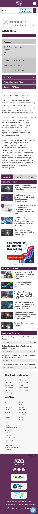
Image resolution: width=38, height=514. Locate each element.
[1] (7, 188)
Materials (22, 407)
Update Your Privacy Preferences (20, 508)
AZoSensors (23, 380)
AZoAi (21, 385)
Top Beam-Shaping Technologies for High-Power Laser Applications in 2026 (24, 295)
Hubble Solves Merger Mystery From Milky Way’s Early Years (25, 187)
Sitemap (21, 417)
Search (7, 425)
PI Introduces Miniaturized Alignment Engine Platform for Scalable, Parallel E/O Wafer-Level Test (25, 209)
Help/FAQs (22, 415)
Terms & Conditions (11, 438)
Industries (22, 412)
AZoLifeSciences (24, 390)
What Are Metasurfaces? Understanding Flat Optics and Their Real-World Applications (25, 315)
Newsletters (8, 430)
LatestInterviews (31, 176)
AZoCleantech (9, 388)
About (7, 422)
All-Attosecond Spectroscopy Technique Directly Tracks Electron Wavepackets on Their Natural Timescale (24, 222)
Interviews (8, 415)
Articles (7, 404)
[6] (7, 325)
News (6, 402)
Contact (7, 433)
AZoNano (8, 382)
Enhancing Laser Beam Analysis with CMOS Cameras (17, 347)
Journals (7, 417)
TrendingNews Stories (7, 176)
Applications (23, 410)
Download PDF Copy (11, 87)
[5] (7, 233)
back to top (31, 455)
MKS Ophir (9, 351)
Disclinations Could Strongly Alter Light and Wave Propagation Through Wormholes (24, 198)
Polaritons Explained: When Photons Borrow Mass (23, 284)
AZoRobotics (9, 385)
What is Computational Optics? (23, 324)
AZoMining (8, 393)
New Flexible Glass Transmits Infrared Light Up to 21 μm (24, 232)
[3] (7, 208)
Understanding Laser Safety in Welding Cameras (18, 338)
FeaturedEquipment (19, 176)
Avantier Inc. (9, 367)
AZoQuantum (23, 382)
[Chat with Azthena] (33, 510)
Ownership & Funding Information (12, 449)
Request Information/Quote (14, 82)
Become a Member (11, 428)
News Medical (23, 388)
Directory (8, 412)
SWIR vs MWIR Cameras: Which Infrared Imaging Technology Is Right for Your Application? (24, 305)
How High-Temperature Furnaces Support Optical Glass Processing (19, 356)
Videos (7, 410)
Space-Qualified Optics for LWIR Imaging (18, 364)
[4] (7, 220)
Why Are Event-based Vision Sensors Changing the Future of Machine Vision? (24, 275)
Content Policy (9, 445)
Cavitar (8, 342)
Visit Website (8, 77)
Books (21, 402)
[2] (7, 197)
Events (21, 404)
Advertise (8, 435)
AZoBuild (8, 390)
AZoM (6, 380)
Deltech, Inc (9, 360)
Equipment (8, 407)
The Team (22, 420)
